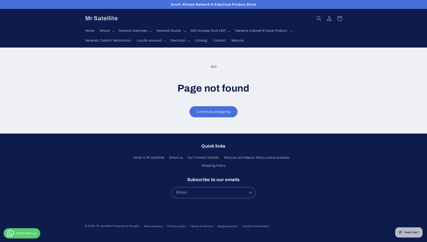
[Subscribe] (250, 192)
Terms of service (202, 226)
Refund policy (153, 226)
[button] (106, 31)
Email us (176, 157)
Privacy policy (176, 226)
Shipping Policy (213, 165)
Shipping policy (228, 226)
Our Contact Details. (203, 157)
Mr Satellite (104, 226)
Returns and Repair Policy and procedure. (257, 157)
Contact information (256, 226)
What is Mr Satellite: (149, 157)
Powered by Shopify (126, 226)
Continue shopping (214, 112)
